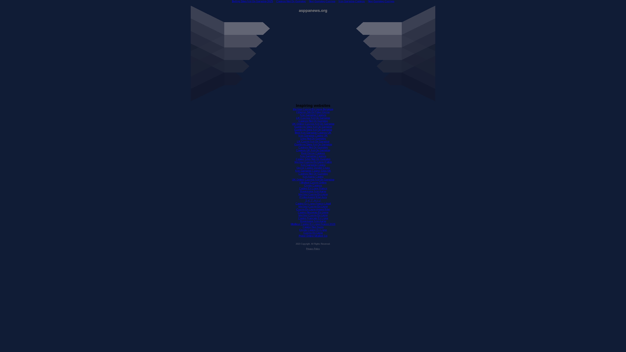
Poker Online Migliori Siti (313, 236)
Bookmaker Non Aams (313, 191)
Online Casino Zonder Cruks (313, 168)
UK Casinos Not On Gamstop (313, 118)
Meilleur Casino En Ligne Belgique (313, 109)
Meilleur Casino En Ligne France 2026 (313, 224)
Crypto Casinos (313, 185)
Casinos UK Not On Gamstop (313, 150)
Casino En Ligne (313, 233)
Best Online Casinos (313, 153)
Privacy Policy (313, 249)
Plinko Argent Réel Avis (313, 197)
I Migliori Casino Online (313, 182)
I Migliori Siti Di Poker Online (313, 112)
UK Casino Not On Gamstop (313, 141)
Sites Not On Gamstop (313, 138)
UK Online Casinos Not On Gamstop (313, 124)
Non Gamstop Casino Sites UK (313, 170)
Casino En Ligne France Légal (313, 203)
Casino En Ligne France (313, 188)
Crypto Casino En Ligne (313, 230)
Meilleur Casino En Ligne (313, 194)
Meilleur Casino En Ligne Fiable (313, 162)
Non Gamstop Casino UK (313, 135)
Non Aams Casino (313, 176)
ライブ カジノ (313, 200)
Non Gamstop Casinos (313, 115)
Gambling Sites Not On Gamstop (313, 126)
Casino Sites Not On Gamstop (313, 159)
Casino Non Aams (313, 227)
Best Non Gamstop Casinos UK (313, 132)
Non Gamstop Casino (313, 165)
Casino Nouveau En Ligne (313, 212)
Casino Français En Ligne (313, 218)
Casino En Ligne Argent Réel (313, 209)
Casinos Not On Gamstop (313, 121)
